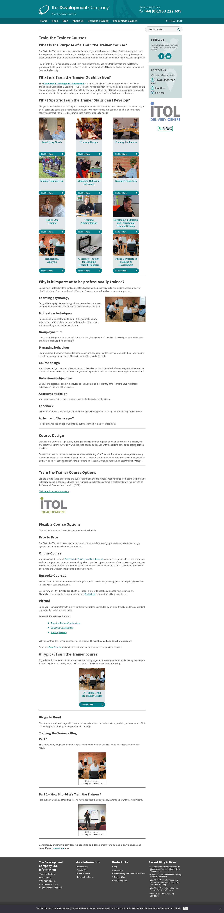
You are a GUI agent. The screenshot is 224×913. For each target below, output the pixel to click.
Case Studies (54, 647)
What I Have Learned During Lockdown (162, 894)
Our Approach (46, 877)
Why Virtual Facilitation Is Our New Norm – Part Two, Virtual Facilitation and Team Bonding (165, 882)
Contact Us (89, 594)
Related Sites (119, 877)
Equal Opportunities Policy (51, 887)
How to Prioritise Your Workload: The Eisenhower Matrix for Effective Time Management (165, 868)
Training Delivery (59, 632)
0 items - (175, 21)
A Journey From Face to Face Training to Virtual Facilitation (165, 875)
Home (43, 21)
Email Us (160, 88)
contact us (58, 848)
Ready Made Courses (125, 21)
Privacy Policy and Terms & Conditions (129, 873)
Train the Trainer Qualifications (65, 623)
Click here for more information (54, 491)
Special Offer (82, 870)
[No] (220, 908)
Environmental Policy (49, 884)
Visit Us (159, 92)
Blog (65, 21)
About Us (78, 21)
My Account (118, 870)
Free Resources (83, 873)
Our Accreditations (48, 880)
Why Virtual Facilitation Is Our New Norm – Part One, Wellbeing (164, 889)
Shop (55, 21)
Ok (185, 908)
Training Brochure (47, 874)
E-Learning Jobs (120, 880)
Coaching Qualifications (62, 627)
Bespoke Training (98, 21)
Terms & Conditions (85, 877)
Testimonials (82, 866)
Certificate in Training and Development (84, 559)
